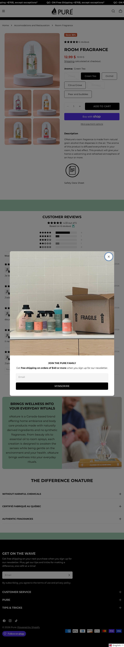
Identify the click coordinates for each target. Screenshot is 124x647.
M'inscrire (62, 386)
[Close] (108, 256)
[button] (116, 645)
